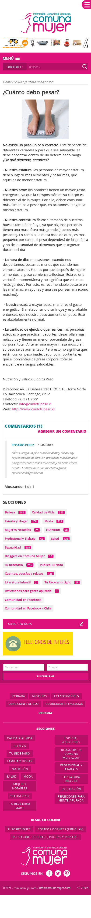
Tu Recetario (18, 565)
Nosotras (39, 696)
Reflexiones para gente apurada (31, 591)
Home (7, 82)
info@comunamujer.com (54, 888)
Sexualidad (17, 547)
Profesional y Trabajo (24, 538)
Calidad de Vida (48, 512)
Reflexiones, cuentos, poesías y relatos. (45, 837)
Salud (18, 82)
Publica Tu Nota (51, 565)
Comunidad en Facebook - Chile (28, 608)
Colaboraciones (66, 696)
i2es (85, 888)
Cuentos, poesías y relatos (28, 573)
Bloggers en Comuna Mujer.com (71, 753)
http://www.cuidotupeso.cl (33, 409)
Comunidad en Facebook (23, 600)
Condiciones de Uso (23, 703)
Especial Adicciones (71, 740)
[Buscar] (84, 66)
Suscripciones (19, 829)
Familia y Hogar (21, 521)
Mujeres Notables (21, 530)
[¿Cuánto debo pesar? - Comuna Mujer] (46, 23)
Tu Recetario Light (62, 582)
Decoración (71, 789)
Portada (18, 696)
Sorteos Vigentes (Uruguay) (61, 829)
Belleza (14, 512)
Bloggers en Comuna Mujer (28, 556)
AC (78, 888)
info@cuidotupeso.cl (35, 404)
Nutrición (57, 530)
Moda (53, 521)
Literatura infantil (21, 582)
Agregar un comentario (62, 431)
